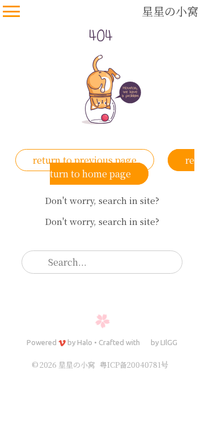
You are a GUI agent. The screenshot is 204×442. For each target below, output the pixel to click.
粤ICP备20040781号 (134, 364)
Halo (84, 342)
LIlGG (168, 342)
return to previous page (85, 160)
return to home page (122, 167)
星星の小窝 (170, 11)
